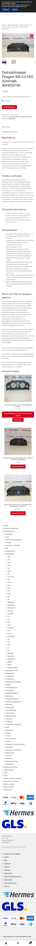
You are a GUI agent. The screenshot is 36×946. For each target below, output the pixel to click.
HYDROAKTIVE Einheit (12, 693)
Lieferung (7, 867)
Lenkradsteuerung (11, 710)
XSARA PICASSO (12, 667)
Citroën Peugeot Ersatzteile (12, 854)
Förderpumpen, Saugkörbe (13, 682)
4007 (9, 585)
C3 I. (9, 619)
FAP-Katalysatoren (9, 770)
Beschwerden (8, 873)
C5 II (9, 642)
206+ (9, 565)
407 (9, 591)
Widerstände (9, 758)
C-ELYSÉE (10, 613)
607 (9, 596)
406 (30, 25)
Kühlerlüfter (9, 704)
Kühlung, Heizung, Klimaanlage (13, 778)
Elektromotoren (10, 673)
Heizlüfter (8, 684)
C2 (8, 616)
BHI (7, 548)
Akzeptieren (6, 9)
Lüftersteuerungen (11, 716)
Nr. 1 (9, 650)
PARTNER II (11, 656)
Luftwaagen (9, 721)
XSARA (10, 664)
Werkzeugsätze (8, 789)
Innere (5, 772)
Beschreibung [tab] (6, 127)
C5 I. (9, 639)
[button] (31, 36)
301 (9, 574)
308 (9, 579)
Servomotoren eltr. (11, 738)
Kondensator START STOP (13, 701)
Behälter (6, 525)
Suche (18, 943)
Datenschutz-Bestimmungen (12, 876)
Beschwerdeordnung (10, 883)
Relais (7, 727)
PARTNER (10, 653)
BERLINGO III (11, 608)
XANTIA (10, 662)
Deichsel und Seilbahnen (11, 528)
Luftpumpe (9, 718)
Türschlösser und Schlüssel (14, 750)
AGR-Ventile (9, 534)
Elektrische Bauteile (13, 25)
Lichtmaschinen (10, 713)
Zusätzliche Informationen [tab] (9, 132)
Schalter (8, 733)
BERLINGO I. (11, 602)
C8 (8, 647)
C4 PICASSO (11, 636)
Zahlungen (7, 870)
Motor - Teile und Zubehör (11, 781)
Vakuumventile (10, 753)
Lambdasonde (10, 707)
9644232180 (11, 118)
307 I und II (11, 576)
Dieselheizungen (10, 551)
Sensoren (8, 736)
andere (8, 537)
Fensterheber (9, 676)
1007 (9, 556)
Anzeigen (8, 542)
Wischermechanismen (12, 761)
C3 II (9, 622)
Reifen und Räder (9, 787)
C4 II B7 (10, 633)
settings (18, 6)
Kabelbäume (9, 696)
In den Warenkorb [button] (18, 466)
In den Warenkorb (9, 107)
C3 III (9, 625)
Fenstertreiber (10, 679)
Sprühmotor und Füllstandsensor (15, 744)
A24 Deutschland (8, 936)
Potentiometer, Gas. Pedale (13, 724)
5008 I (9, 593)
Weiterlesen (18, 420)
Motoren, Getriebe (9, 784)
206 (9, 562)
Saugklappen (9, 730)
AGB (5, 860)
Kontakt (6, 857)
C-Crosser (10, 610)
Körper (6, 775)
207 (9, 568)
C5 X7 (9, 645)
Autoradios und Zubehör (13, 545)
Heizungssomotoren (11, 687)
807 (9, 599)
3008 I (9, 571)
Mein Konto (6, 943)
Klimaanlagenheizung (12, 699)
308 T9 (9, 582)
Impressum (7, 863)
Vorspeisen (9, 755)
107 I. (9, 559)
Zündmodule (9, 764)
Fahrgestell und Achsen (10, 767)
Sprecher (8, 741)
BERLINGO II (11, 605)
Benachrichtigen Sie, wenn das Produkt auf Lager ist (18, 414)
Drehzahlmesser (23, 25)
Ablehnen (15, 9)
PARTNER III (11, 659)
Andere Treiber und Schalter (14, 539)
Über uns (7, 886)
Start (5, 25)
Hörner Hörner (10, 690)
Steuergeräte (9, 747)
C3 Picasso (11, 628)
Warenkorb (27, 941)
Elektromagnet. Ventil (12, 670)
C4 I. (9, 630)
